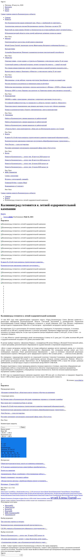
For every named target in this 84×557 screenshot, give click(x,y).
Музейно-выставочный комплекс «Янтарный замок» (40, 493)
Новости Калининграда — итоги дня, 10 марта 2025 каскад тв (22, 535)
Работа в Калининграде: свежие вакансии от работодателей (26, 118)
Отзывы (47, 495)
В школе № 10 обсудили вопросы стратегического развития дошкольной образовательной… (37, 137)
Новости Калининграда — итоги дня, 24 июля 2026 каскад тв (26, 163)
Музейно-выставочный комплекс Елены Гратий (65, 493)
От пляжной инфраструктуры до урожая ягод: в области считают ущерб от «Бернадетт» (35, 103)
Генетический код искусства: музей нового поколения (24, 42)
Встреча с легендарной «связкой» (16, 179)
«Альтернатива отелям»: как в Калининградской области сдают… (24, 542)
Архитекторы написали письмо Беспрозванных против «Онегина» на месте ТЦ (33, 26)
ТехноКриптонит (57, 495)
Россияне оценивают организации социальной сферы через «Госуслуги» (30, 148)
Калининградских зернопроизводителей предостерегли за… (22, 525)
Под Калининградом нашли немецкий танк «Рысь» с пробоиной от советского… (33, 23)
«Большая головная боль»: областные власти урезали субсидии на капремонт (28, 392)
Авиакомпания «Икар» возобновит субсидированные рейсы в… (23, 474)
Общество (8, 57)
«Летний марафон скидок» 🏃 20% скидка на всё (28, 491)
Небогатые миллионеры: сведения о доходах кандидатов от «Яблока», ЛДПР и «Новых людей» (38, 87)
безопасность (9, 498)
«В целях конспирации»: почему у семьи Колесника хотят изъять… (24, 539)
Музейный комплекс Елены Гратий (36, 495)
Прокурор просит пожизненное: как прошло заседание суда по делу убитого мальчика (35, 106)
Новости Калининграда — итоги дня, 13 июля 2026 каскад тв (26, 167)
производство (33, 500)
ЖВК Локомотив (11, 172)
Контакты (8, 7)
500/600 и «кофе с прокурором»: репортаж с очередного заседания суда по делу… (33, 99)
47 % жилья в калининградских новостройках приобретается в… (24, 467)
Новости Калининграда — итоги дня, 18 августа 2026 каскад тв (27, 156)
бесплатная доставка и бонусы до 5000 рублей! (24, 498)
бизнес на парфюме (41, 498)
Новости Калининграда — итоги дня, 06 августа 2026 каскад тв (27, 160)
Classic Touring (4, 491)
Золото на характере (8, 470)
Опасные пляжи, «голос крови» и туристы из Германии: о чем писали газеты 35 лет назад (36, 61)
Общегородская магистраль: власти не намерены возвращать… (23, 463)
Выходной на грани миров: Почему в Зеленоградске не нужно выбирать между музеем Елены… (39, 30)
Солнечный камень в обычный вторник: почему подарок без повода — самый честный (35, 64)
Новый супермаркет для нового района (14, 477)
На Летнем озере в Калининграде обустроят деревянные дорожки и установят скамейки (32, 399)
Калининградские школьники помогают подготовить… (20, 265)
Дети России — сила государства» (17, 144)
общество (3, 500)
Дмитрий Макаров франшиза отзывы (18, 493)
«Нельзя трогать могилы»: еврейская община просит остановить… (24, 481)
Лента (7, 9)
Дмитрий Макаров (65, 491)
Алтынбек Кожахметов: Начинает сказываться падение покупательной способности (34, 52)
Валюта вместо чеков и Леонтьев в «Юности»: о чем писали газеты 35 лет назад (33, 71)
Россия (51, 495)
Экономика (9, 115)
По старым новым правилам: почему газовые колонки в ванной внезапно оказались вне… (36, 68)
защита (48, 498)
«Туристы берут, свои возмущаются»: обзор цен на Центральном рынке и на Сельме (34, 129)
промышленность (42, 500)
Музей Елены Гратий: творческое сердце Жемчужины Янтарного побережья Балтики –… (36, 45)
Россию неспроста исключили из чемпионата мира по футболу (27, 83)
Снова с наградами (11, 176)
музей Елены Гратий (64, 497)
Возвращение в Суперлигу (14, 186)
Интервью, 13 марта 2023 (10, 484)
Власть (7, 134)
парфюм (28, 500)
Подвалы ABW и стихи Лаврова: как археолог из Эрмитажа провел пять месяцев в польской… (38, 90)
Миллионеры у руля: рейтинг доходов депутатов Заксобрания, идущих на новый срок (35, 80)
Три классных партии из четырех (12, 521)
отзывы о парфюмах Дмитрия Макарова (16, 500)
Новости (8, 19)
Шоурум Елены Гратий (67, 495)
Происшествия (10, 96)
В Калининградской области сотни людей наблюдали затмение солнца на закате (33, 33)
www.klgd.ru (79, 380)
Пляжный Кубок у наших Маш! (16, 182)
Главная (7, 17)
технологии (49, 500)
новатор (79, 498)
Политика (8, 77)
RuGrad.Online (10, 49)
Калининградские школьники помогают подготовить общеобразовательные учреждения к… (37, 141)
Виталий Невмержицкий (55, 491)
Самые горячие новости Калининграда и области (18, 14)
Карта (7, 10)
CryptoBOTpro (12, 491)
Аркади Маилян (44, 491)
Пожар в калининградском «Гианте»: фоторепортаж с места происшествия (31, 110)
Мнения (8, 38)
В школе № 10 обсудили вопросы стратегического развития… (22, 262)
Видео (7, 153)
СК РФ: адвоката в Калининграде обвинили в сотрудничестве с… (24, 528)
